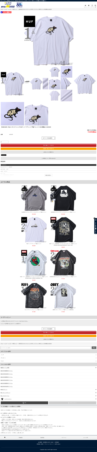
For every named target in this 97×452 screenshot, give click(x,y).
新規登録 (42, 437)
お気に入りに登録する (48, 152)
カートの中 (85, 437)
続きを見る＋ (48, 175)
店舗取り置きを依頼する (48, 148)
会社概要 (40, 442)
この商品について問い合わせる (48, 158)
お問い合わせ (57, 444)
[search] (94, 347)
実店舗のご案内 (40, 444)
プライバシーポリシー (49, 444)
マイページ (64, 437)
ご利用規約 (56, 442)
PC (25, 402)
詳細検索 (20, 437)
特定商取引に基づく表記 (48, 442)
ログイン (14, 323)
